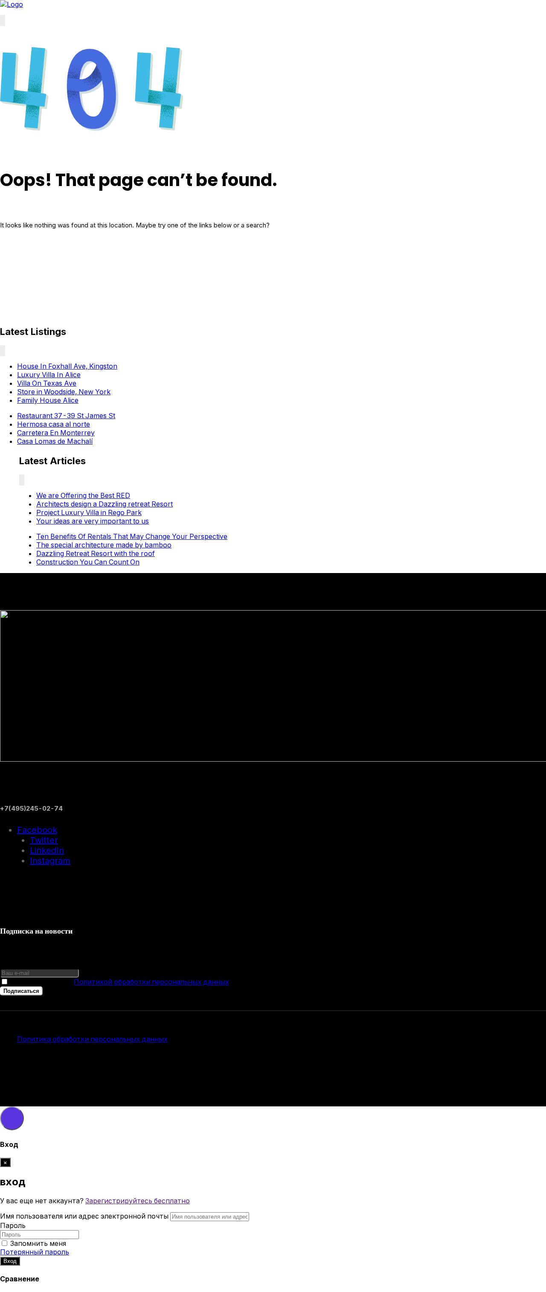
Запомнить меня (38, 1243)
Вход (10, 1261)
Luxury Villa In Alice (49, 374)
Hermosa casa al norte (53, 424)
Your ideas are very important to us (92, 521)
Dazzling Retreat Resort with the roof (95, 553)
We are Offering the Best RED (83, 495)
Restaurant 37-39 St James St (66, 415)
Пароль (13, 1225)
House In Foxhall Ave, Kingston (67, 366)
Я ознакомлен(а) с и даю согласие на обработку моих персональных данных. (220, 982)
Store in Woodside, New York (63, 391)
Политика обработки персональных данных (92, 1039)
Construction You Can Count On (87, 562)
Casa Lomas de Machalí (55, 441)
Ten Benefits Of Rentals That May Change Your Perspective (131, 536)
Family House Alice (47, 400)
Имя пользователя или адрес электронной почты (84, 1216)
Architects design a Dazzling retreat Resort (104, 504)
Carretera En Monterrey (56, 432)
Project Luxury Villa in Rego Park (89, 512)
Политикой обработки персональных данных (151, 982)
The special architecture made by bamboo (103, 545)
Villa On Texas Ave (46, 383)
